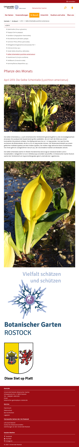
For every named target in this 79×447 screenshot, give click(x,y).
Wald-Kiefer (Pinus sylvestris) (16, 29)
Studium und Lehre (57, 15)
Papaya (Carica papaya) (15, 32)
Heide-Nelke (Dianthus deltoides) (18, 51)
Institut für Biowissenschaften (13, 425)
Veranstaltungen (21, 15)
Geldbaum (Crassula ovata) (16, 60)
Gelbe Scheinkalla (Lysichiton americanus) (21, 54)
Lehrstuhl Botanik (9, 423)
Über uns (70, 15)
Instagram (9, 441)
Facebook (9, 436)
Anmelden (71, 1)
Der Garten (9, 15)
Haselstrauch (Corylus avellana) (17, 57)
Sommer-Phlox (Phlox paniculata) (18, 42)
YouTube (8, 439)
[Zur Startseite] (15, 7)
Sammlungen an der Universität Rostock (17, 427)
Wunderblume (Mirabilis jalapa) (17, 38)
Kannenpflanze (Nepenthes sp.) (17, 63)
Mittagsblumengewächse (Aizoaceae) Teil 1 (21, 45)
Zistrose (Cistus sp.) (13, 48)
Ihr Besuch (34, 15)
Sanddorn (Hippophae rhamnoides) (19, 35)
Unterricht (44, 15)
